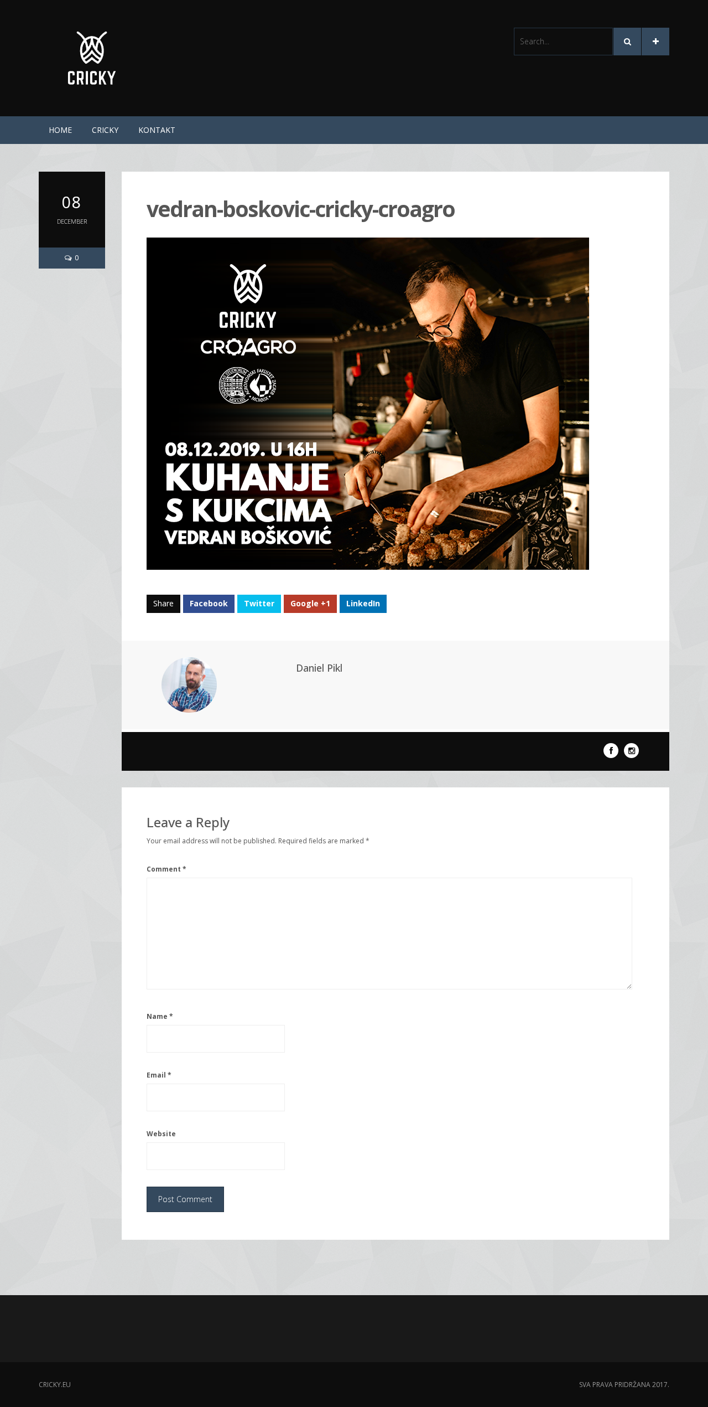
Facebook (209, 603)
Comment (166, 869)
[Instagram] (631, 750)
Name (160, 1016)
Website (161, 1133)
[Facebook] (610, 750)
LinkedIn (363, 603)
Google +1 (310, 603)
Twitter (259, 603)
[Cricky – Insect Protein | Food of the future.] (93, 57)
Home (60, 130)
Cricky (105, 130)
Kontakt (156, 130)
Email (159, 1075)
